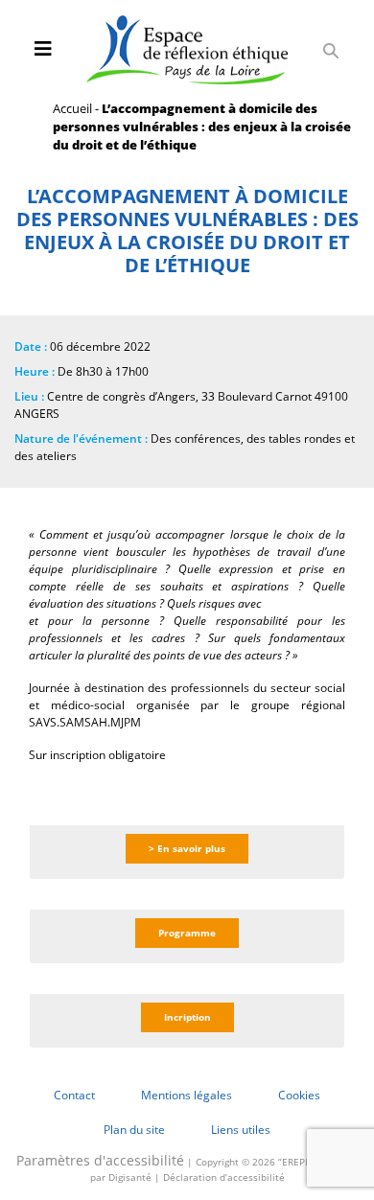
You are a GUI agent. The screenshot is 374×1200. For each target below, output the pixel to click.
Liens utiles (240, 1129)
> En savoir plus (187, 848)
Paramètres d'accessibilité (100, 1160)
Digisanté (130, 1177)
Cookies (299, 1095)
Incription (187, 1017)
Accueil (72, 108)
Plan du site (134, 1129)
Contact (74, 1095)
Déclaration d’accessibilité (224, 1177)
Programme (187, 932)
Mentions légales (186, 1095)
